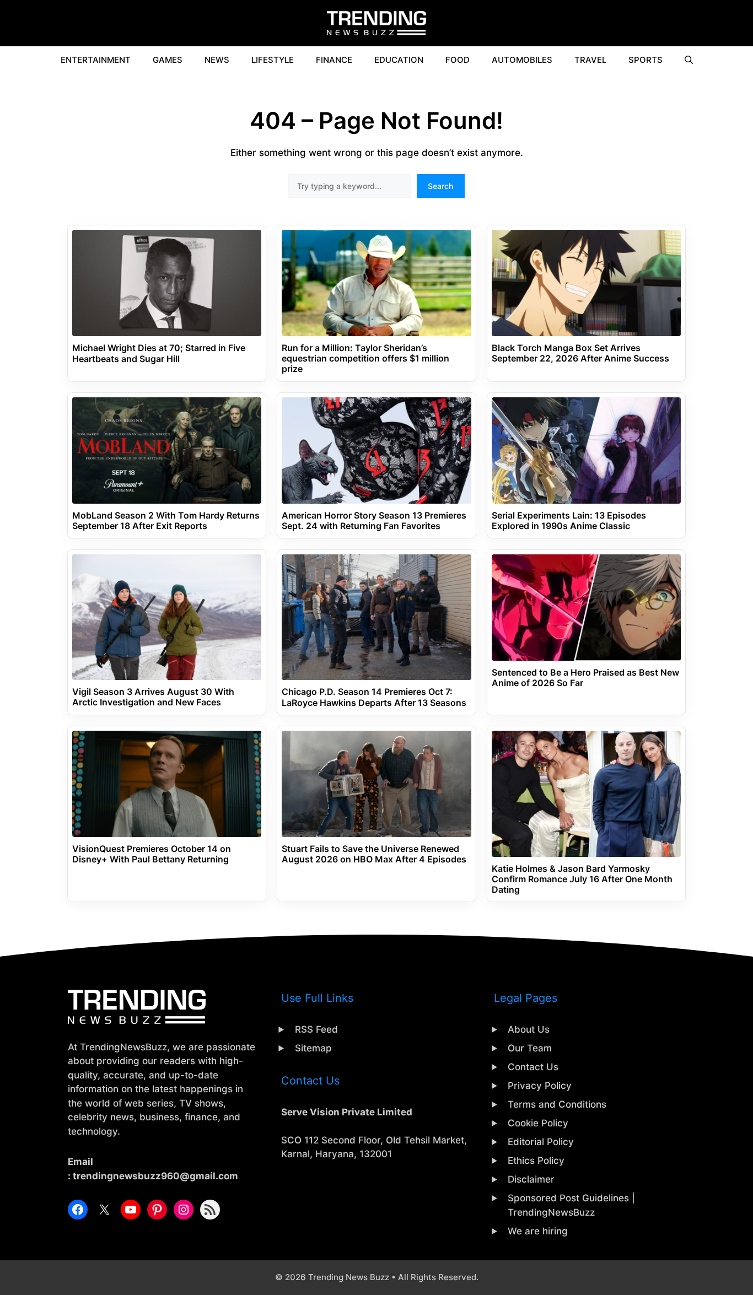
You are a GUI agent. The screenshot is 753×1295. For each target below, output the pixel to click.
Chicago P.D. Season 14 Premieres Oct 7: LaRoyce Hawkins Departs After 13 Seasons (374, 697)
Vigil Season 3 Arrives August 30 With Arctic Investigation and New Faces (153, 697)
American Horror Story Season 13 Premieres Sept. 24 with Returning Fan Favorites (374, 520)
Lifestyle (272, 60)
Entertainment (96, 60)
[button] (689, 60)
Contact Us (533, 1066)
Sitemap (313, 1048)
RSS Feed (316, 1029)
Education (398, 60)
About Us (529, 1029)
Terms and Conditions (557, 1104)
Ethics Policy (536, 1160)
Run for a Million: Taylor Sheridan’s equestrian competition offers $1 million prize (365, 358)
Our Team (530, 1048)
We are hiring (538, 1231)
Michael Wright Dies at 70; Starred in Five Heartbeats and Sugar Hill (158, 353)
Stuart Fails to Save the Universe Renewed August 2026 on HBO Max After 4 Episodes (374, 854)
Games (167, 60)
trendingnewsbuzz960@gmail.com (155, 1175)
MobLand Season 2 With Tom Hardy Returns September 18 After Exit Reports (166, 520)
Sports (645, 60)
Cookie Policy (538, 1123)
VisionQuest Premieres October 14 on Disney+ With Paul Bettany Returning (151, 854)
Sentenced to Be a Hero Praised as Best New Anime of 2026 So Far (585, 677)
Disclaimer (531, 1179)
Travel (590, 60)
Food (457, 60)
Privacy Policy (540, 1085)
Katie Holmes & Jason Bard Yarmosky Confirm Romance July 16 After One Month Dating (582, 879)
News (217, 60)
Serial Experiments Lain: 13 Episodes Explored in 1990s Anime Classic (569, 520)
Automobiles (522, 60)
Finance (334, 60)
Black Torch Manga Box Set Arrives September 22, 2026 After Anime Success (580, 353)
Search (440, 186)
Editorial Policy (541, 1141)
